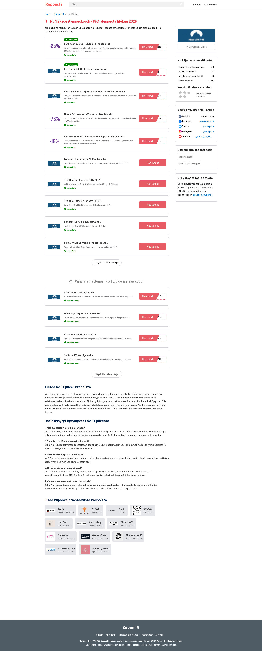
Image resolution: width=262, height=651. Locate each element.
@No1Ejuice (208, 126)
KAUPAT (197, 4)
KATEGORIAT (210, 4)
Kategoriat (111, 634)
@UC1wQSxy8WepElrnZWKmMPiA (212, 136)
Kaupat (99, 634)
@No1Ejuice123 (206, 121)
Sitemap (160, 634)
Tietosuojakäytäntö (128, 634)
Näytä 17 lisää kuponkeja (107, 262)
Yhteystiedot (146, 634)
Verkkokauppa (186, 156)
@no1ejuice (208, 131)
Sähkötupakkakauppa (189, 163)
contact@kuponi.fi (203, 194)
